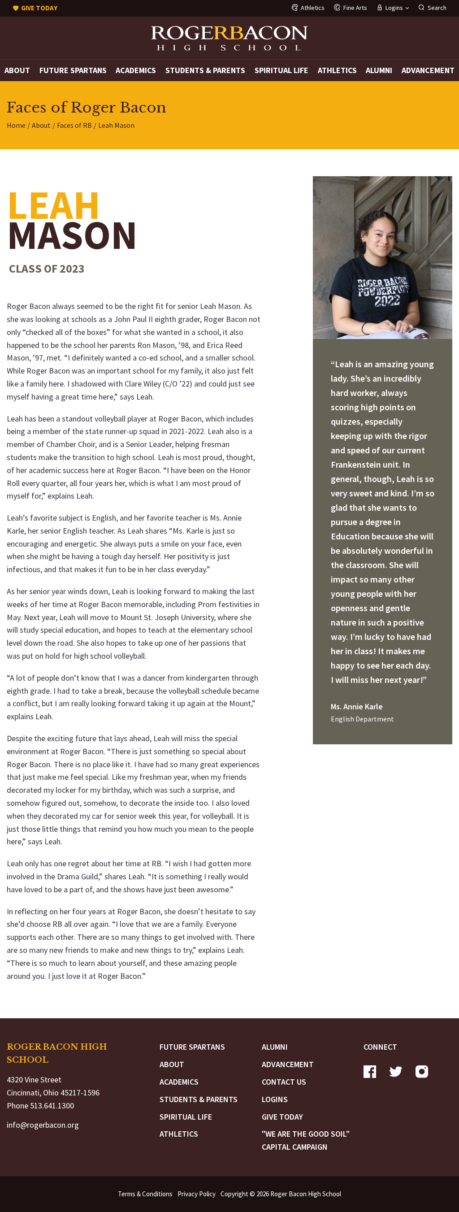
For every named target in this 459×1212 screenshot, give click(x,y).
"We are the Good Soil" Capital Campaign (306, 1140)
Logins (275, 1099)
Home (16, 125)
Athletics (337, 70)
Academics (136, 70)
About (17, 70)
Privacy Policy (197, 1194)
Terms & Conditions (145, 1194)
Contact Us (284, 1082)
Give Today (282, 1117)
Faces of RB (74, 125)
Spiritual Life (281, 70)
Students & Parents (205, 70)
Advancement (428, 70)
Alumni (379, 70)
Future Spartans (73, 70)
